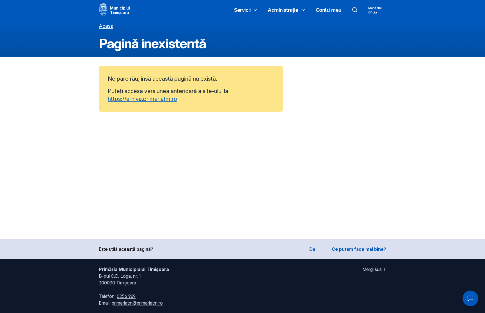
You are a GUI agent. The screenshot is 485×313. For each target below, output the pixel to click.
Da (312, 249)
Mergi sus (372, 269)
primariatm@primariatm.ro (137, 303)
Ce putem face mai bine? (359, 249)
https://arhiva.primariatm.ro (142, 99)
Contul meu (329, 10)
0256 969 (126, 296)
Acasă (106, 26)
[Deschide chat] (470, 298)
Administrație (283, 10)
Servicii (242, 10)
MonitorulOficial (375, 10)
